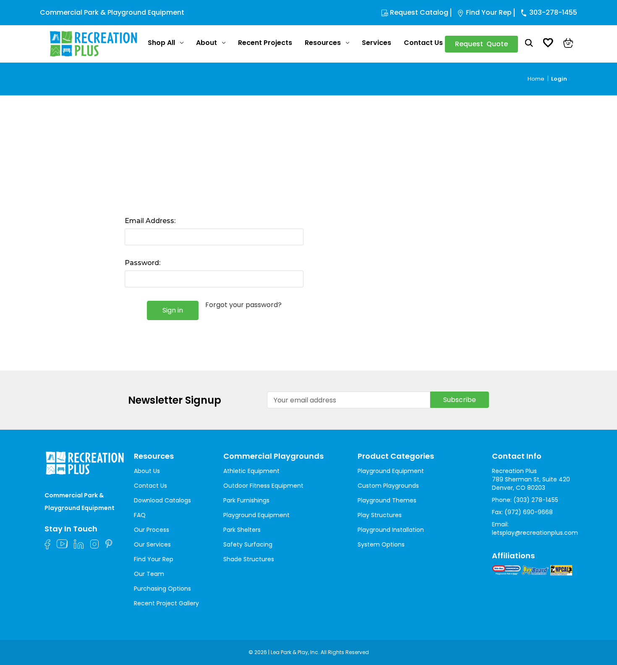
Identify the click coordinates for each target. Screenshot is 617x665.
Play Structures (380, 515)
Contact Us (423, 42)
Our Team (149, 574)
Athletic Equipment (251, 471)
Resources (323, 42)
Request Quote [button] (481, 44)
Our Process (151, 530)
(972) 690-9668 (529, 512)
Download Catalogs (162, 500)
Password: (142, 263)
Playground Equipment (256, 515)
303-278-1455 (553, 12)
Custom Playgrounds (388, 485)
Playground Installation (391, 530)
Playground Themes (387, 500)
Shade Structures (248, 559)
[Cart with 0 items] (568, 44)
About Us (147, 471)
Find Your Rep (489, 12)
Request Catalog (419, 12)
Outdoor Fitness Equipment (263, 485)
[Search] (529, 44)
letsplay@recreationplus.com (535, 532)
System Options (381, 544)
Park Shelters (242, 530)
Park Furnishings (246, 500)
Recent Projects (265, 42)
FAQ (140, 515)
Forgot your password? (243, 305)
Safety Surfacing (247, 544)
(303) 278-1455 (535, 500)
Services (376, 42)
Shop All (161, 42)
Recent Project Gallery (166, 603)
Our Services (152, 544)
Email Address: (150, 221)
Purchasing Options (162, 588)
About (206, 42)
